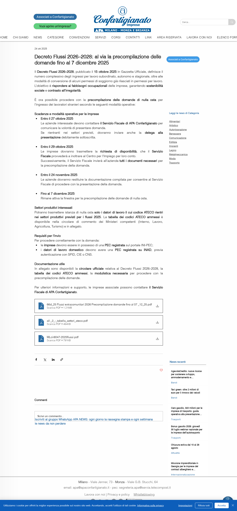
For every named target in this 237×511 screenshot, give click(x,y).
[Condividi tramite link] (61, 359)
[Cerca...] (231, 22)
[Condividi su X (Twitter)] (44, 359)
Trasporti (176, 419)
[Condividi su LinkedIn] (53, 359)
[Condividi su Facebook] (36, 359)
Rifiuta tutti (204, 505)
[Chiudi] (233, 505)
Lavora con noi (94, 494)
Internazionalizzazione (183, 474)
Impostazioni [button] (185, 505)
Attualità (175, 452)
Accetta (222, 505)
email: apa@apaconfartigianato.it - (88, 487)
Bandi (174, 382)
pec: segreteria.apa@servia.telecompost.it (142, 487)
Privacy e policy (119, 494)
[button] (100, 37)
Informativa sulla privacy (150, 505)
